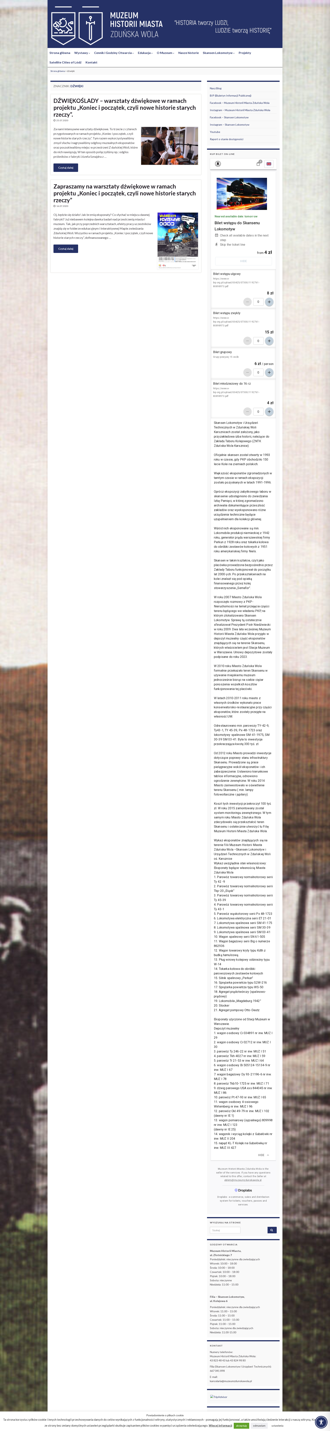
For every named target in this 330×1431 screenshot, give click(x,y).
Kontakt (91, 62)
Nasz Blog (216, 88)
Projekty (245, 52)
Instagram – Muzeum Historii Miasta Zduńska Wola (240, 110)
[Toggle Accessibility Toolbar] (321, 1422)
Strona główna (59, 52)
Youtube (215, 131)
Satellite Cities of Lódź (65, 62)
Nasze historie (188, 52)
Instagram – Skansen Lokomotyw (229, 124)
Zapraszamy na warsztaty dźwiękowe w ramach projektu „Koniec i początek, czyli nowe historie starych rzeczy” (124, 193)
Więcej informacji (220, 1425)
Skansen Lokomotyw (218, 52)
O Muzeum (165, 52)
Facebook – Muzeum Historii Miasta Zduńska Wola (239, 102)
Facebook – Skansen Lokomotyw (229, 117)
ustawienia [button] (277, 1425)
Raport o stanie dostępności (226, 139)
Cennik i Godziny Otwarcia (113, 52)
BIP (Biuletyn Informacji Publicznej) (230, 95)
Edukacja (144, 52)
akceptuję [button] (241, 1425)
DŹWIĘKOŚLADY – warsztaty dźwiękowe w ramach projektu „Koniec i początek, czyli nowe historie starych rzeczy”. (124, 107)
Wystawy (81, 52)
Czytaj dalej (65, 167)
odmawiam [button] (259, 1425)
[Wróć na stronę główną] (165, 26)
